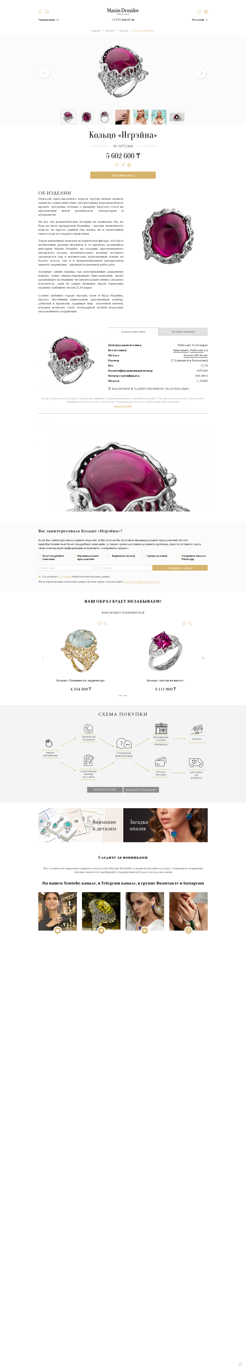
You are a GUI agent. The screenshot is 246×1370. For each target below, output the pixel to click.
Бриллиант (181, 350)
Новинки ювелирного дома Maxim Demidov (132, 398)
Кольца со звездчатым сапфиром (85, 398)
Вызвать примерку (141, 790)
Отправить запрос (180, 568)
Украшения (46, 20)
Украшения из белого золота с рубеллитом (90, 401)
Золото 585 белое (196, 355)
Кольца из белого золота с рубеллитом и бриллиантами (148, 401)
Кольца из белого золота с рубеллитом (181, 398)
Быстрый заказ (123, 175)
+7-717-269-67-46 (123, 20)
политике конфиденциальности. (141, 581)
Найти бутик (105, 789)
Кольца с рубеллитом (53, 398)
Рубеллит (196, 350)
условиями (65, 576)
